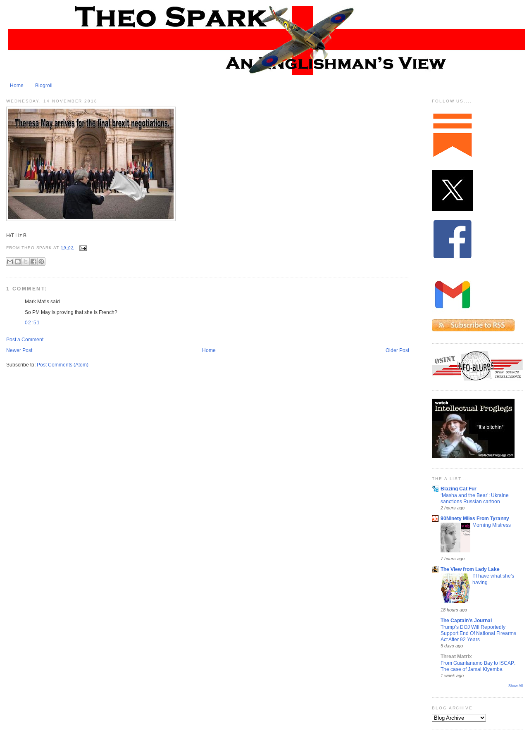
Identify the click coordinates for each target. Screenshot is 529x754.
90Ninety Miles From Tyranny (475, 518)
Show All (515, 686)
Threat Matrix (456, 656)
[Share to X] (25, 261)
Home (17, 85)
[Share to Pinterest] (41, 261)
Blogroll (43, 85)
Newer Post (19, 350)
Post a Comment (24, 340)
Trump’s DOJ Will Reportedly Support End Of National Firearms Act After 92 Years (478, 633)
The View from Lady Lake (470, 569)
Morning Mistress (491, 525)
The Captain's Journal (466, 620)
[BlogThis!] (18, 261)
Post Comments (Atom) (62, 365)
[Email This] (10, 261)
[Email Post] (82, 247)
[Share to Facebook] (33, 261)
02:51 (32, 323)
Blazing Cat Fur (459, 489)
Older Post (397, 350)
